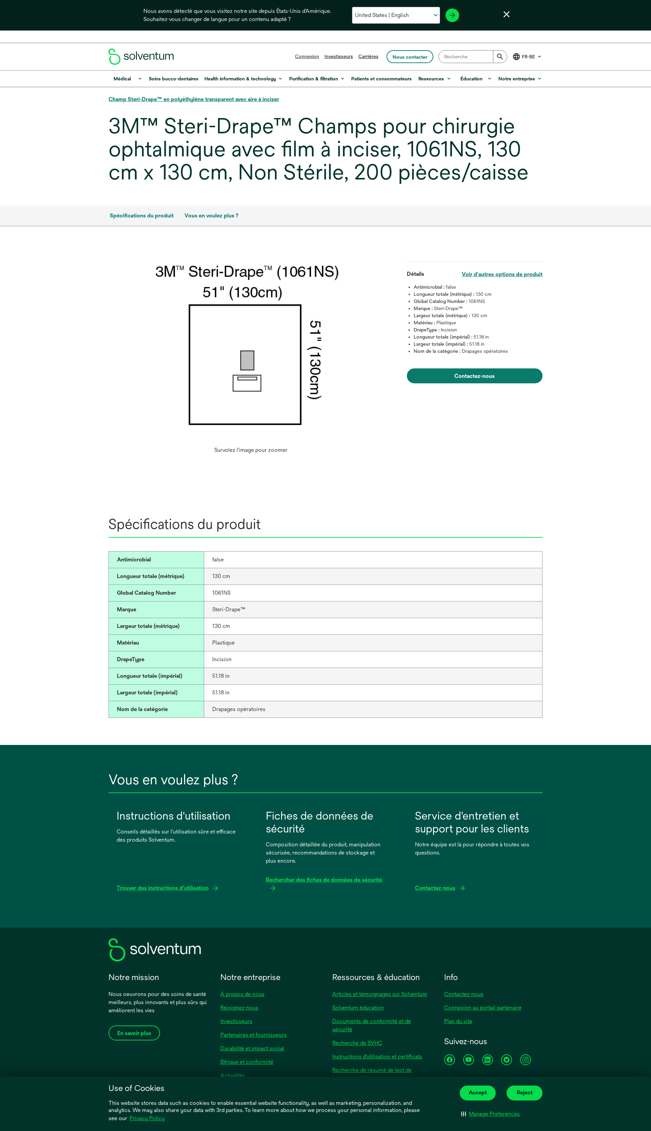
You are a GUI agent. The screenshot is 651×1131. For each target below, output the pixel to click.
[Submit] (500, 57)
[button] (490, 1114)
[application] (250, 348)
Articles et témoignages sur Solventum (379, 994)
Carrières (368, 56)
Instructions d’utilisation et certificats (377, 1056)
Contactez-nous (464, 994)
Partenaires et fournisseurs (253, 1035)
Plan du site (458, 1021)
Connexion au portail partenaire (482, 1007)
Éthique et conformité (246, 1062)
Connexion (307, 56)
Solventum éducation (358, 1007)
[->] (452, 15)
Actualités (232, 1075)
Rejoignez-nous (239, 1007)
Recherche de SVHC (357, 1043)
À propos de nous (242, 994)
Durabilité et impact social (252, 1048)
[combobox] (473, 57)
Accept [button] (478, 1092)
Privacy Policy (147, 1118)
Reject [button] (525, 1092)
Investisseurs (338, 56)
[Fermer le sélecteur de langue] (506, 14)
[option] (250, 355)
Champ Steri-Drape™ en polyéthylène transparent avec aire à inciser (193, 99)
